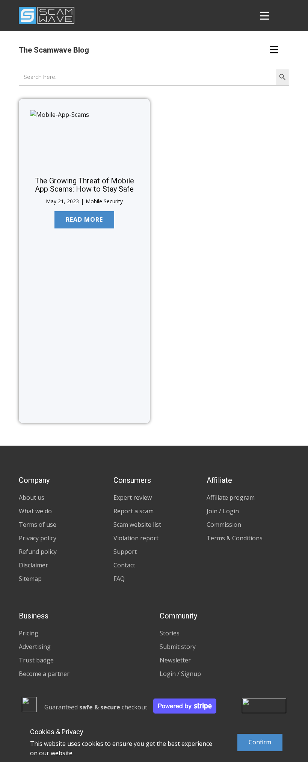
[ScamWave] (46, 15)
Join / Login (223, 511)
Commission (224, 524)
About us (31, 497)
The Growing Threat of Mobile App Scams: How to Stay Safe (84, 185)
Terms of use (37, 524)
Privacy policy (37, 538)
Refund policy (38, 551)
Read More (84, 219)
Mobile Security (104, 201)
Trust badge (36, 660)
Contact (124, 565)
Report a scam (133, 511)
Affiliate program (231, 497)
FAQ (119, 579)
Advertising (35, 647)
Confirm (260, 742)
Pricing (28, 633)
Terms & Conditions (235, 538)
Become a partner (44, 674)
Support (125, 551)
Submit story (178, 647)
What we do (35, 511)
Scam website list (137, 524)
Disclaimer (33, 565)
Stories (170, 633)
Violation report (136, 538)
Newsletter (175, 660)
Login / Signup (180, 674)
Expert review (132, 497)
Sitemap (30, 579)
